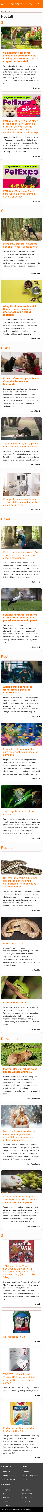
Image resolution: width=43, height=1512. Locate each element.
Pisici (5, 348)
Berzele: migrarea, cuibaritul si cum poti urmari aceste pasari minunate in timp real (20, 617)
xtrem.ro (5, 1498)
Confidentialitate (8, 1479)
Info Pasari (35, 582)
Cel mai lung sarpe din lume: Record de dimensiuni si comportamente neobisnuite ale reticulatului (20, 882)
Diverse (36, 88)
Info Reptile (35, 910)
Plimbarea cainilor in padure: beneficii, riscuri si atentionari (20, 245)
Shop (5, 1236)
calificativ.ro (27, 1490)
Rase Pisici (35, 411)
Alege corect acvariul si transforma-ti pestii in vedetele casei (17, 689)
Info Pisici (35, 465)
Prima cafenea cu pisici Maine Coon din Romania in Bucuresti (21, 381)
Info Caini (35, 273)
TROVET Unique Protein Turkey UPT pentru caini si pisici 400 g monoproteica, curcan (19, 1378)
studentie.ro (27, 1494)
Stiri (4, 22)
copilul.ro (26, 1501)
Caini (5, 211)
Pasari (6, 519)
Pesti (5, 657)
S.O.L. (25, 1479)
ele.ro (4, 1494)
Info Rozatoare (33, 1099)
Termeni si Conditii (9, 1475)
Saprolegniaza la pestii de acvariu (18, 813)
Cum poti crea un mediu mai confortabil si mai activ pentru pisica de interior (21, 502)
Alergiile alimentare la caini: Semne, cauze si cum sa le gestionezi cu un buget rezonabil (20, 310)
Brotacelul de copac (15, 1002)
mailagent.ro (27, 1498)
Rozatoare (9, 1039)
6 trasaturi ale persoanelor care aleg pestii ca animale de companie (20, 752)
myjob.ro (5, 1501)
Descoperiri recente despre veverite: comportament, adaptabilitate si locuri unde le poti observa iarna (21, 1135)
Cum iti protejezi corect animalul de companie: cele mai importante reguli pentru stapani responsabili (20, 57)
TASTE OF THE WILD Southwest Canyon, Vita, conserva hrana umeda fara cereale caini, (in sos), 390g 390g (19, 1271)
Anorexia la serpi (13, 943)
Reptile (6, 848)
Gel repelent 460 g (14, 1336)
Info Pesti (36, 716)
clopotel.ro (6, 1505)
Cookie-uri (6, 1472)
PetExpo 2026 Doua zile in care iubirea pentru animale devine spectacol (19, 193)
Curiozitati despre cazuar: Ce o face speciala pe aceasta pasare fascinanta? (20, 555)
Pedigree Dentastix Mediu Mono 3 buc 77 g (18, 1429)
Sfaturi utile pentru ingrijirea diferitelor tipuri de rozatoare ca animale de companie (20, 1199)
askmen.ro (6, 1490)
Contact (26, 1472)
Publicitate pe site (30, 1475)
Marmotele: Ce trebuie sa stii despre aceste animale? (20, 1070)
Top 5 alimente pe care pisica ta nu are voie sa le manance (20, 445)
